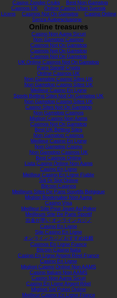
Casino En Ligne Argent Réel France (58, 255)
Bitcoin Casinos (58, 186)
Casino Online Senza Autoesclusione (74, 16)
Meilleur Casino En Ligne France (58, 295)
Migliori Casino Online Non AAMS (58, 267)
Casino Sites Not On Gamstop (58, 107)
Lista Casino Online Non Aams (59, 163)
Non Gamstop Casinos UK (58, 152)
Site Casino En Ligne (58, 232)
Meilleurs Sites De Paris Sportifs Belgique (58, 191)
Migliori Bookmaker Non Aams (58, 197)
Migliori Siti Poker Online (58, 289)
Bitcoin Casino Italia (59, 250)
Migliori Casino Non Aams (58, 118)
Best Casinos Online (58, 158)
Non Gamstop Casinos (58, 39)
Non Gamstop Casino (58, 146)
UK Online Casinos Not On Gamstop (58, 62)
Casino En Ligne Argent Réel (58, 283)
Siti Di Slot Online (58, 180)
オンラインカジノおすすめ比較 (59, 238)
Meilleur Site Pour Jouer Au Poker (58, 208)
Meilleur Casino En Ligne (59, 90)
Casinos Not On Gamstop (50, 14)
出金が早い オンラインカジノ (59, 220)
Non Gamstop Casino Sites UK (58, 79)
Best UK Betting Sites (58, 129)
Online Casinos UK (58, 73)
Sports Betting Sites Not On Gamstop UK (58, 96)
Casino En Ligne (58, 169)
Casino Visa (58, 203)
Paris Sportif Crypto (58, 67)
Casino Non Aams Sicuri (59, 34)
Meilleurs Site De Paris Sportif (58, 214)
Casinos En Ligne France (58, 244)
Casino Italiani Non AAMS (58, 272)
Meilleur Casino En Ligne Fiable (58, 174)
